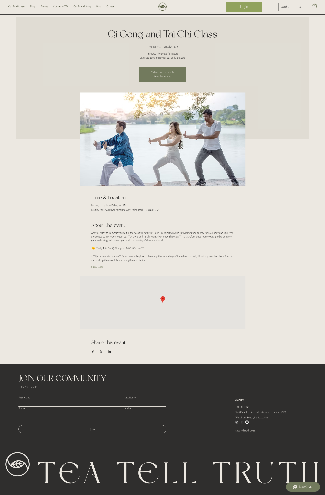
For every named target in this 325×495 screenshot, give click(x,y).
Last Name (130, 397)
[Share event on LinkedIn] (109, 351)
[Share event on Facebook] (92, 351)
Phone (21, 408)
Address (128, 408)
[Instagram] (237, 422)
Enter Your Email (27, 387)
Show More (97, 267)
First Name (24, 397)
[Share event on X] (101, 351)
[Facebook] (242, 422)
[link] (314, 5)
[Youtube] (247, 422)
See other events (162, 76)
